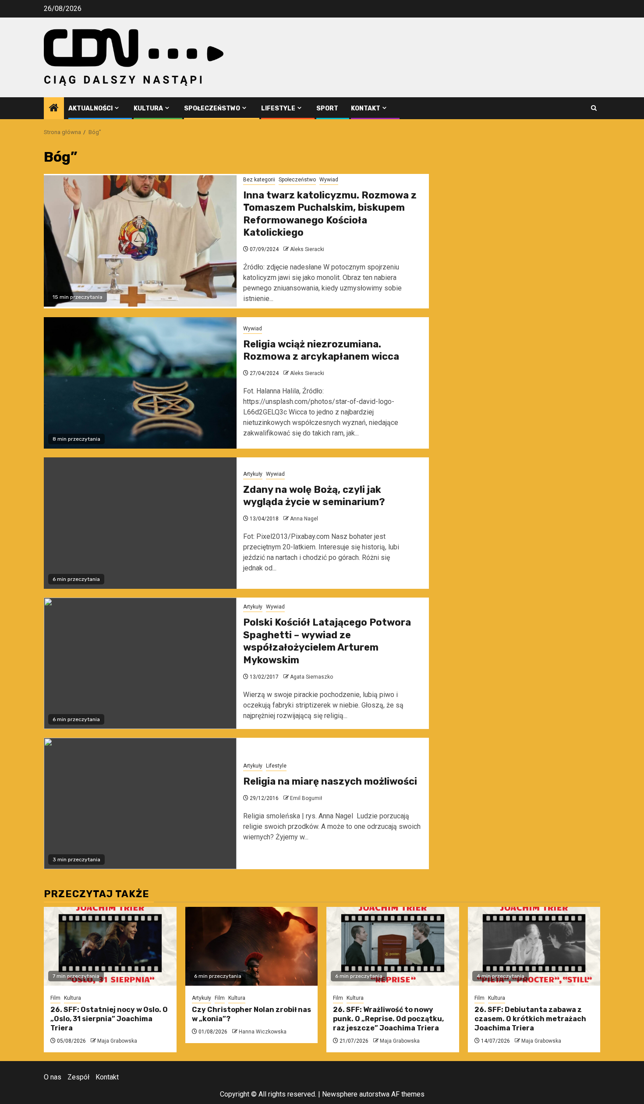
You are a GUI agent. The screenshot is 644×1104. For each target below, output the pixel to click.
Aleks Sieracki (307, 249)
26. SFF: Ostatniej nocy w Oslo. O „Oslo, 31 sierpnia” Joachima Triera (109, 1018)
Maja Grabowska (117, 1041)
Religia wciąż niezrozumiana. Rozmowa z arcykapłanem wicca (321, 350)
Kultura (148, 108)
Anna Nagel (304, 519)
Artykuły (252, 474)
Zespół (78, 1077)
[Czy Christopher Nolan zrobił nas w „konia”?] (251, 946)
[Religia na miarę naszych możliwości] (140, 803)
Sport (327, 108)
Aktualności (90, 108)
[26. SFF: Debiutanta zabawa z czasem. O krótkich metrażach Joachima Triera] (534, 946)
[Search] (593, 108)
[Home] (54, 109)
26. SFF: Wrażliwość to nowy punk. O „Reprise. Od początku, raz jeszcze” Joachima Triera (388, 1018)
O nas (52, 1077)
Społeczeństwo (212, 108)
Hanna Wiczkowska (263, 1032)
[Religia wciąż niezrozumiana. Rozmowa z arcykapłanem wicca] (140, 383)
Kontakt (365, 108)
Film (55, 998)
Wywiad (328, 180)
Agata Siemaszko (311, 677)
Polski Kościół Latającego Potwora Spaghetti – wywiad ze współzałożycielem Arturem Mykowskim (327, 641)
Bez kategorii (259, 180)
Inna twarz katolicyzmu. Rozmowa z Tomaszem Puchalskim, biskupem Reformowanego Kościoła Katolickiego (330, 214)
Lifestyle (278, 108)
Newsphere (339, 1094)
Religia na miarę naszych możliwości (330, 781)
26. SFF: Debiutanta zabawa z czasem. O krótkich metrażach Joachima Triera (530, 1018)
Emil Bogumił (306, 798)
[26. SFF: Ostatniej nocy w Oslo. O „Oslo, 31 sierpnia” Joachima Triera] (110, 946)
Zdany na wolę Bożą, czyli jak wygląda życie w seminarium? (314, 496)
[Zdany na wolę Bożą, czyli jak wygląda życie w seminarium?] (140, 523)
